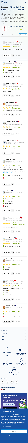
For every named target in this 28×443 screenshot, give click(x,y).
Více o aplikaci (7, 404)
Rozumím (14, 431)
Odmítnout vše (14, 440)
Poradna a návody (14, 34)
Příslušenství (5, 34)
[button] (14, 331)
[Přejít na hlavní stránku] (5, 2)
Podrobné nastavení (14, 436)
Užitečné (8, 55)
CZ (4, 389)
